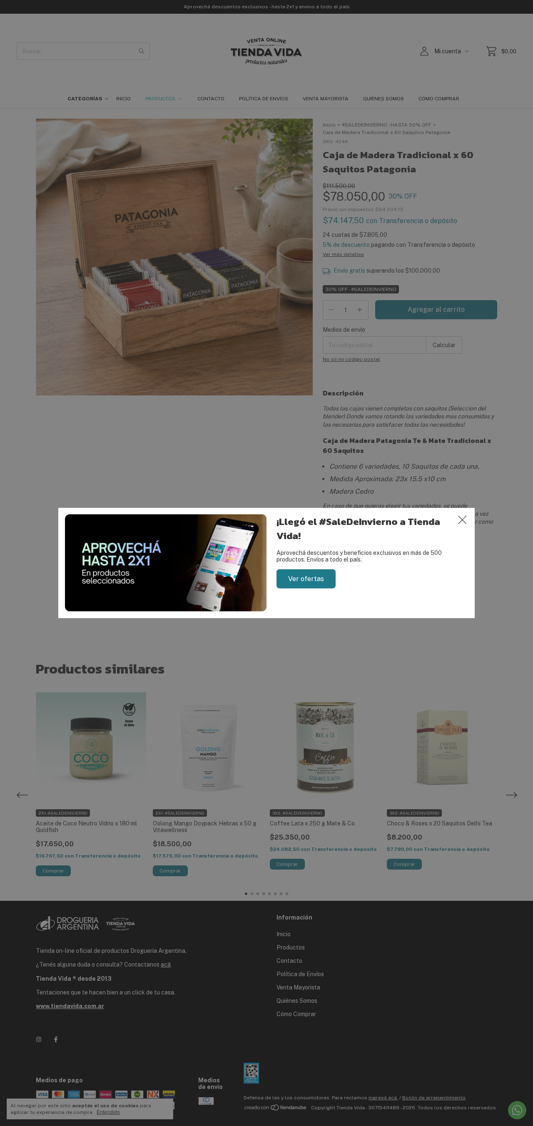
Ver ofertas (306, 579)
